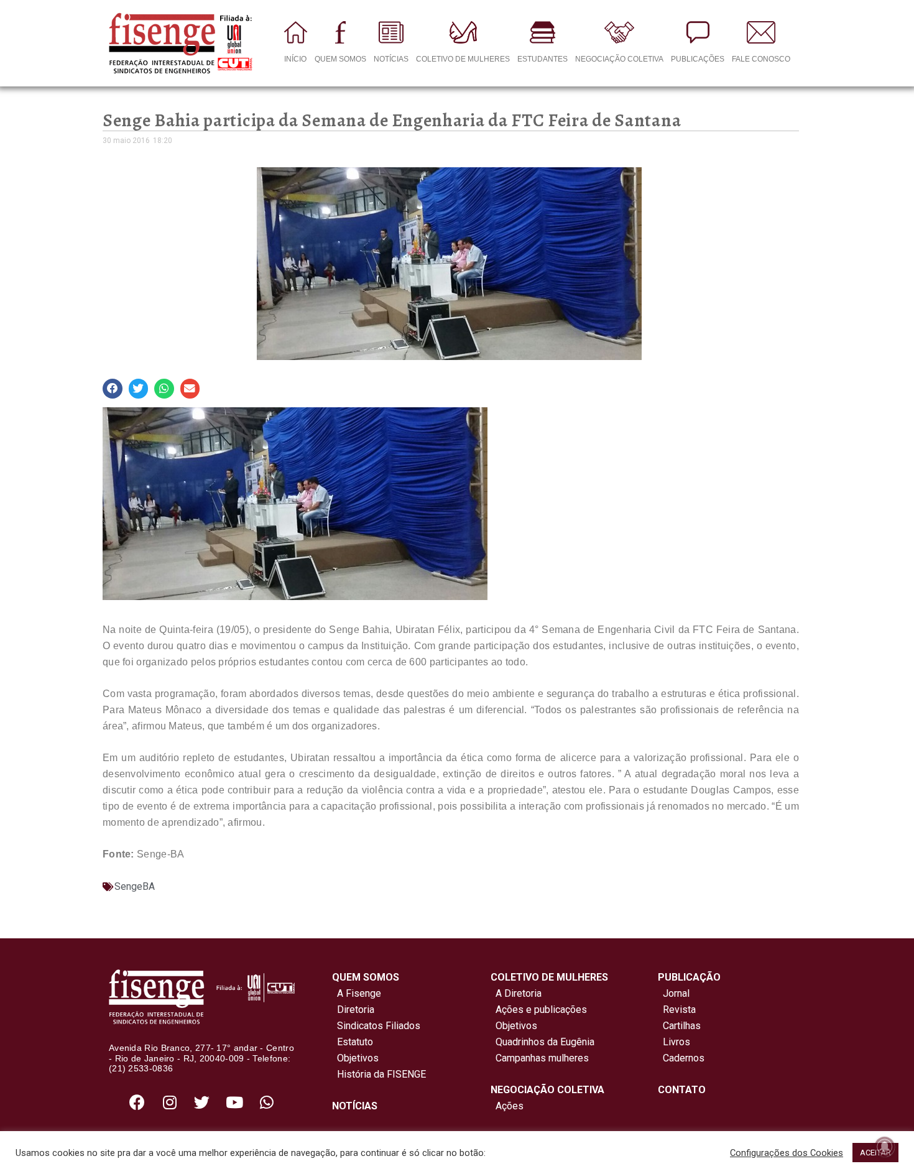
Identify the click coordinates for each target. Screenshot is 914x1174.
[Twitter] (202, 1101)
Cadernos (683, 1058)
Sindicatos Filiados (376, 1026)
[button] (112, 389)
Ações (507, 1106)
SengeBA (134, 886)
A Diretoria (516, 993)
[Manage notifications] (885, 1147)
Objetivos (355, 1058)
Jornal (676, 993)
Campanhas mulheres (540, 1058)
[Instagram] (169, 1101)
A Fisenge (356, 993)
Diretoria (353, 1009)
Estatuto (352, 1042)
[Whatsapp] (266, 1101)
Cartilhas (682, 1026)
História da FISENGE (379, 1074)
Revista (679, 1009)
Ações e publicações (539, 1009)
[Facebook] (137, 1101)
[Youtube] (234, 1101)
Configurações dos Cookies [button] (786, 1152)
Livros (676, 1042)
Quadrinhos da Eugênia (542, 1042)
